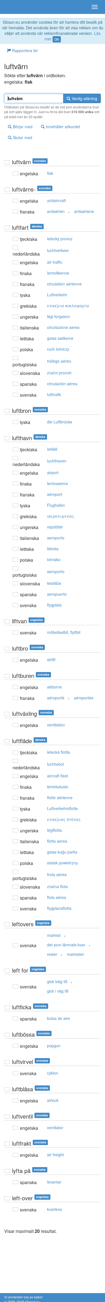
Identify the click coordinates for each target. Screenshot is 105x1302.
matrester (75, 954)
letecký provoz (60, 238)
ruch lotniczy (58, 349)
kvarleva (54, 1209)
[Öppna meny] (94, 7)
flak (50, 173)
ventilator (55, 1127)
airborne (54, 687)
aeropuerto (57, 594)
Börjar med (22, 126)
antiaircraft (56, 200)
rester (52, 954)
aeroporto (55, 537)
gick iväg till (57, 981)
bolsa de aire (58, 1018)
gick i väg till (57, 991)
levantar (54, 1182)
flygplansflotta (59, 908)
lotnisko (53, 559)
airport (53, 472)
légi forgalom (58, 316)
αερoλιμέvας (60, 516)
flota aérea (56, 897)
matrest (53, 935)
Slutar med (22, 137)
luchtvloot (55, 764)
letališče (54, 583)
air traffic (54, 262)
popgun (53, 1045)
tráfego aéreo (59, 361)
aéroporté (55, 697)
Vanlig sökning (84, 98)
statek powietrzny (62, 862)
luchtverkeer (58, 250)
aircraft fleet (57, 776)
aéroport (54, 494)
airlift (51, 659)
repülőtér (55, 527)
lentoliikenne (58, 273)
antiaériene (84, 211)
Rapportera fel (24, 50)
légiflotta (54, 830)
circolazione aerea (63, 327)
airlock (53, 1100)
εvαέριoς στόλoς (64, 819)
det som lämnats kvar (66, 944)
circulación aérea (62, 383)
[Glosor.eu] (14, 7)
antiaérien (56, 211)
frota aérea (57, 874)
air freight (55, 1154)
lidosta (53, 548)
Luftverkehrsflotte (62, 808)
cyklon (52, 1073)
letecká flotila (58, 752)
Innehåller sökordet (62, 126)
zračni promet (59, 372)
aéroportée (84, 697)
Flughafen (56, 505)
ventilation (56, 725)
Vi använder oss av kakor (23, 1296)
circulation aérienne (64, 284)
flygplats (54, 605)
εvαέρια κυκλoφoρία (68, 305)
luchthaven (56, 461)
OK (56, 39)
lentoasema (57, 483)
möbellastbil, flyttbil (63, 632)
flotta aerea (57, 841)
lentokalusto (57, 786)
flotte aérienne (60, 797)
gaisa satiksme (60, 338)
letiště (52, 449)
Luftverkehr (57, 294)
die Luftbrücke (59, 422)
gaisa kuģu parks (62, 852)
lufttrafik (54, 394)
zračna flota (57, 886)
